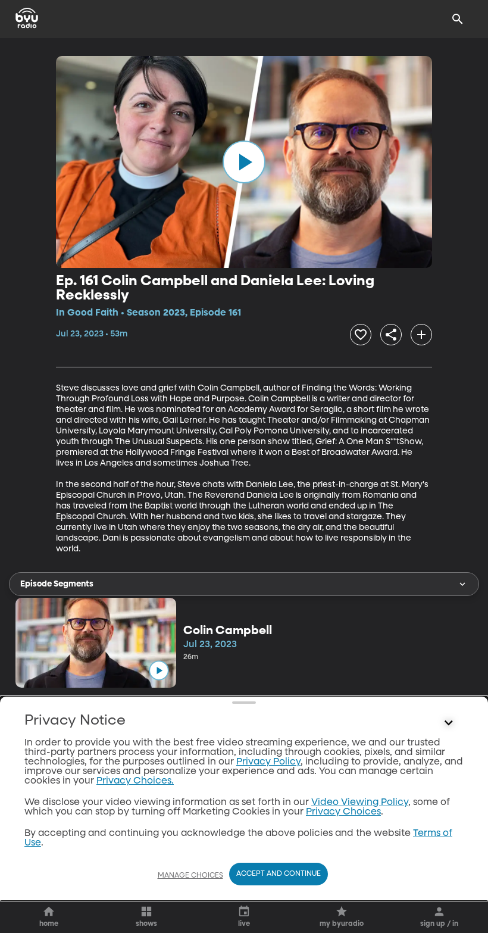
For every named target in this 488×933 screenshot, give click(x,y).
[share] (391, 334)
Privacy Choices (343, 812)
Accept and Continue (278, 874)
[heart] (360, 334)
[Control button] (449, 723)
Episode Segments (56, 584)
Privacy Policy (268, 762)
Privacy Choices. (135, 781)
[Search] (457, 19)
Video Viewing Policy (359, 802)
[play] (244, 162)
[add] (421, 334)
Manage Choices (190, 875)
